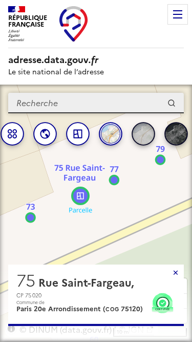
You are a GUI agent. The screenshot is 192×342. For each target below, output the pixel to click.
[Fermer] (175, 273)
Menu (177, 14)
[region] (96, 213)
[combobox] (96, 103)
